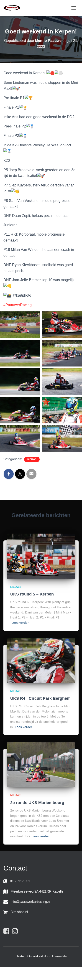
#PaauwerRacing (17, 305)
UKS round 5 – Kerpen (32, 594)
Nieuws (31, 459)
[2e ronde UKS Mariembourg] (41, 764)
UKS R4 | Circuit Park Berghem (40, 698)
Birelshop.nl (19, 912)
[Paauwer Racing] (13, 8)
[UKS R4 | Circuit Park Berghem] (41, 660)
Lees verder (20, 622)
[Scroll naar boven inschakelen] (73, 958)
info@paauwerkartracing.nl (30, 901)
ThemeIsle (59, 956)
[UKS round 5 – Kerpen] (41, 556)
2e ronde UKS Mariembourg (37, 802)
